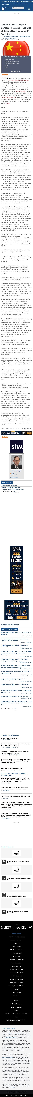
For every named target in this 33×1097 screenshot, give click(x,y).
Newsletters (16, 943)
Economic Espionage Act (8, 97)
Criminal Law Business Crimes (12, 61)
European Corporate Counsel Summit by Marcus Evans (18, 912)
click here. (13, 1087)
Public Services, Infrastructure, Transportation (16, 1013)
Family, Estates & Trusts (16, 982)
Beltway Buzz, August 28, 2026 (9, 738)
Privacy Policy (16, 1033)
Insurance (16, 1000)
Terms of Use (8, 1033)
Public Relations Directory (16, 949)
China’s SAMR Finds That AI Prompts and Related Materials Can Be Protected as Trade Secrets (15, 788)
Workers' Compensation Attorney (11, 487)
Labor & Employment (16, 1007)
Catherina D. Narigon (15, 770)
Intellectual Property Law (16, 1003)
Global (6, 65)
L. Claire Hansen (6, 770)
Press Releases (17, 946)
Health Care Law (16, 992)
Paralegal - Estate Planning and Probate (13, 489)
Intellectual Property (9, 59)
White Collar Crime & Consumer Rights (16, 1020)
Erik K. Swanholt (6, 754)
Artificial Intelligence (17, 953)
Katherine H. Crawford (7, 764)
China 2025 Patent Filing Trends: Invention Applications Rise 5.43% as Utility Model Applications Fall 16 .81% (16, 795)
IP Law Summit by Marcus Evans (16, 896)
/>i (20, 71)
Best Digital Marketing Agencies (17, 936)
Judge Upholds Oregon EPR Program (11, 768)
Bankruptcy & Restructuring (16, 959)
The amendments (21, 92)
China (6, 67)
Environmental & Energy (16, 979)
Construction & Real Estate (16, 969)
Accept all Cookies (7, 7)
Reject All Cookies (18, 7)
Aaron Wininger (7, 36)
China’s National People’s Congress (11, 78)
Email (12, 473)
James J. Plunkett (6, 739)
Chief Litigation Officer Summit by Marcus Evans (19, 879)
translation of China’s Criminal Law (18, 80)
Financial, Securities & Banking (16, 986)
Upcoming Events (7, 847)
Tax (16, 1017)
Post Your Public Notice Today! (9, 629)
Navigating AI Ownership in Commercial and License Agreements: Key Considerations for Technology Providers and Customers (15, 761)
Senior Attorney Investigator (9, 485)
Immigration (17, 995)
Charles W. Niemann (15, 754)
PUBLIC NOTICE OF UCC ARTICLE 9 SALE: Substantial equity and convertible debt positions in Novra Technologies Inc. (16, 653)
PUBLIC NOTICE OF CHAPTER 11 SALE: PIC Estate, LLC (16, 696)
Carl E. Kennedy (6, 747)
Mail (15, 71)
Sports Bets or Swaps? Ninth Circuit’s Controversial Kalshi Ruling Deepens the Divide (15, 744)
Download (17, 71)
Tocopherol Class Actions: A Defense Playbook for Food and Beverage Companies (15, 752)
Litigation (16, 1010)
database (8, 1036)
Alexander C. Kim (14, 747)
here (8, 103)
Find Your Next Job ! (7, 482)
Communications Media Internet (12, 63)
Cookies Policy (5, 4)
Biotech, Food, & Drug (16, 963)
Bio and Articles (14, 477)
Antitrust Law (16, 956)
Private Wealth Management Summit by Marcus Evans (18, 862)
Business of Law (16, 966)
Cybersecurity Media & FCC (16, 972)
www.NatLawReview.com (11, 1037)
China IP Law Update (10, 38)
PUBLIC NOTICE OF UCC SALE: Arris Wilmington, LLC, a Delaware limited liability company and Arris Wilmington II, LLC (16, 703)
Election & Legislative (16, 976)
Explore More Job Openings (7, 491)
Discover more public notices (8, 708)
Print (12, 71)
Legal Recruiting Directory (16, 940)
